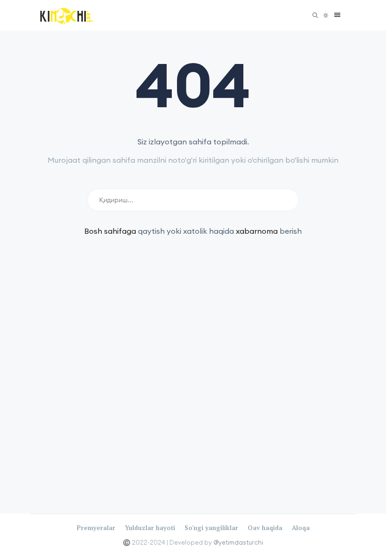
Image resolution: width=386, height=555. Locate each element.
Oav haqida (265, 527)
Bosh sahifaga (110, 231)
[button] (335, 15)
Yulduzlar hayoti (150, 527)
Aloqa (301, 527)
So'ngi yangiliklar (211, 527)
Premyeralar (96, 527)
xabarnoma (257, 231)
